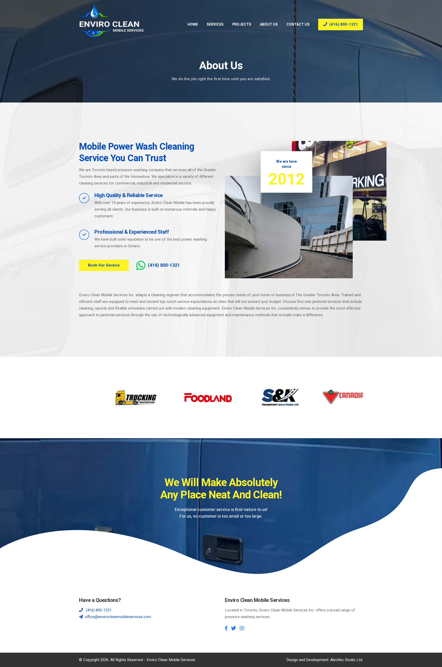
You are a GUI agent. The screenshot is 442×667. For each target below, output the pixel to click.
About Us (269, 24)
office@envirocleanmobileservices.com (118, 617)
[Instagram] (242, 628)
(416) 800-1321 (343, 24)
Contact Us (298, 24)
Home (192, 24)
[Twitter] (233, 628)
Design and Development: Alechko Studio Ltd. (324, 660)
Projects (241, 24)
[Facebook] (226, 628)
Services (215, 24)
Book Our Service (104, 265)
